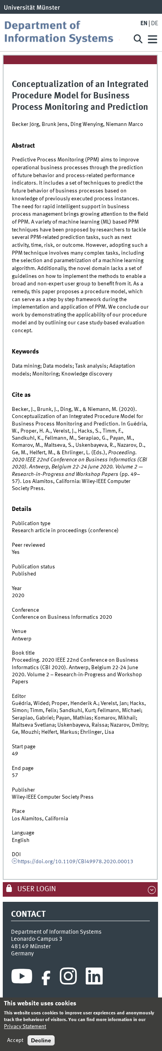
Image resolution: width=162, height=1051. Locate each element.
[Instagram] (68, 978)
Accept (15, 1040)
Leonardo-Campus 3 (37, 939)
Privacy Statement (25, 1026)
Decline (41, 1040)
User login (36, 889)
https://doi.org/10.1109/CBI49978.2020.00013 (75, 861)
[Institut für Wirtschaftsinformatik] (64, 32)
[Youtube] (22, 978)
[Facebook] (46, 978)
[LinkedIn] (94, 978)
